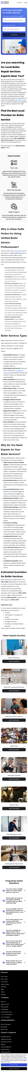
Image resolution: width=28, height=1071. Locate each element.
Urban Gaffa (17, 251)
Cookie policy (4, 1009)
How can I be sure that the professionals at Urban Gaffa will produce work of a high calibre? (13, 943)
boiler (5, 494)
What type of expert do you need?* (12, 16)
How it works (4, 976)
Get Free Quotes (14, 661)
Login (25, 2)
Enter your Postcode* (8, 25)
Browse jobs (4, 1027)
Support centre (5, 1004)
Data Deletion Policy (6, 1012)
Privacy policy (4, 1007)
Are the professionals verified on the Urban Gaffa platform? (12, 953)
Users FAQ (3, 987)
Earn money (4, 979)
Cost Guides (4, 981)
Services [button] (19, 2)
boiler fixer (17, 100)
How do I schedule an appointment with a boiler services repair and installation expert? (13, 932)
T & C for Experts (5, 1017)
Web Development (6, 1047)
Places (2, 992)
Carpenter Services (6, 1039)
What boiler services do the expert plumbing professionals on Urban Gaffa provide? (12, 900)
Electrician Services (6, 1042)
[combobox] (14, 20)
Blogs (2, 989)
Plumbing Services (6, 1036)
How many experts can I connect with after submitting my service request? (13, 921)
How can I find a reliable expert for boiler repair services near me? (13, 890)
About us (3, 1002)
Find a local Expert (6, 1024)
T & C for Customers (6, 1014)
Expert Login (4, 1029)
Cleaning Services (6, 1052)
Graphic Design (5, 1049)
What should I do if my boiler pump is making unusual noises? (12, 962)
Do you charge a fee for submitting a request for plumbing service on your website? (13, 911)
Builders (3, 1044)
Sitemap (3, 994)
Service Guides (5, 984)
